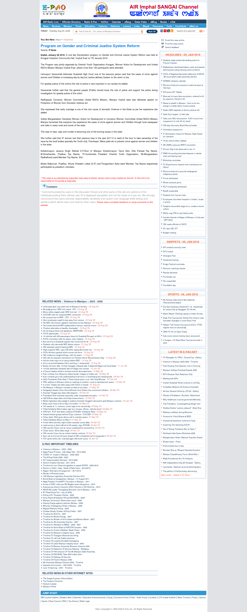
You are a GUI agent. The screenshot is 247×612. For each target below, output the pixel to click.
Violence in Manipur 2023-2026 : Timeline (180, 361)
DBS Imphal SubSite (49, 597)
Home (58, 39)
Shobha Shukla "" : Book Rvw (182, 408)
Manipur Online (49, 586)
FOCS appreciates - (56, 333)
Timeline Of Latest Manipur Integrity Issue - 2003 (63, 543)
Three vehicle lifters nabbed (174, 140)
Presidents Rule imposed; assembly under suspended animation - (75, 395)
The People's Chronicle (53, 581)
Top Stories (73, 601)
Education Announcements (94, 597)
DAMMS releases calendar (174, 80)
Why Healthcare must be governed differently (182, 399)
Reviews (56, 26)
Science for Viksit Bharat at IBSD (177, 416)
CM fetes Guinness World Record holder (180, 125)
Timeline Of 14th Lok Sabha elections (58, 538)
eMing (153, 21)
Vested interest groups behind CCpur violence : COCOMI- (72, 414)
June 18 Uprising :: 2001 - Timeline (57, 567)
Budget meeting (169, 232)
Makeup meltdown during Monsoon (177, 412)
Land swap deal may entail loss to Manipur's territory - (70, 306)
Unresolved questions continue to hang (179, 420)
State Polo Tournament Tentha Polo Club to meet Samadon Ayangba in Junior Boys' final (183, 319)
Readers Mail (65, 597)
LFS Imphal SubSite (167, 597)
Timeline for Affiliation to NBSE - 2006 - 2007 (62, 524)
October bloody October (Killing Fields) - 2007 (62, 511)
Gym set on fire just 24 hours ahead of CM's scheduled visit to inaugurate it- (79, 435)
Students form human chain (174, 195)
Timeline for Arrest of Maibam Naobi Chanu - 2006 (64, 530)
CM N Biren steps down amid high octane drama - (69, 398)
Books (163, 21)
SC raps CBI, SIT (170, 228)
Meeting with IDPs (170, 378)
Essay (110, 597)
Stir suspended (169, 281)
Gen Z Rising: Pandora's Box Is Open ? (179, 429)
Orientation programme (172, 129)
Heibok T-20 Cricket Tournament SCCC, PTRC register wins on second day (182, 326)
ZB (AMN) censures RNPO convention (179, 144)
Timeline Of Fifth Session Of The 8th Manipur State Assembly (69, 551)
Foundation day (169, 285)
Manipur (68, 26)
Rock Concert (55, 601)
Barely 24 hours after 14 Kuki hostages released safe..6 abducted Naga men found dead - (85, 365)
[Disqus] (99, 252)
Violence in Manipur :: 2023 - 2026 (57, 449)
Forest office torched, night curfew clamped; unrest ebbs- (71, 422)
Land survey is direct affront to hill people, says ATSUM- (71, 425)
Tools (169, 26)
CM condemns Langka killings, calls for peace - (68, 355)
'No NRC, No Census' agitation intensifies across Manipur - (72, 322)
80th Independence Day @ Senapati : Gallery (182, 462)
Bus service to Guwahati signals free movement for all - (71, 341)
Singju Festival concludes (174, 264)
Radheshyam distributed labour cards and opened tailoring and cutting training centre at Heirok (183, 68)
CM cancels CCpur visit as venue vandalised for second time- (74, 427)
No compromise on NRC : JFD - (61, 317)
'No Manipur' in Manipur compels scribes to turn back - (71, 387)
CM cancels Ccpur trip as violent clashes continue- (69, 433)
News (46, 26)
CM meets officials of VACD (175, 224)
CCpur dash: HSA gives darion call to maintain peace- (71, 417)
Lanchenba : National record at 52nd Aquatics (182, 466)
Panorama (158, 26)
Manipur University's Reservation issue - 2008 (62, 500)
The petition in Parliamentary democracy (180, 471)
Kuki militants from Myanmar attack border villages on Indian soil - (76, 374)
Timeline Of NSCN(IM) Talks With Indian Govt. (62, 554)
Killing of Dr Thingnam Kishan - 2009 (58, 495)
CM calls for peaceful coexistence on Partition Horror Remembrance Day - (79, 357)
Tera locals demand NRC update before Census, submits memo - (75, 325)
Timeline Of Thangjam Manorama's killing (60, 535)
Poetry (194, 597)
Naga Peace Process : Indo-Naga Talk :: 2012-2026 (64, 451)
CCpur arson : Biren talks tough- (61, 430)
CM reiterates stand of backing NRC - (64, 347)
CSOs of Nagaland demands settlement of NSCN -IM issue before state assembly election (183, 75)
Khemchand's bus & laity (173, 445)
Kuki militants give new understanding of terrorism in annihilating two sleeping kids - (83, 376)
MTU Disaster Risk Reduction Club (177, 374)
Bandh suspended (170, 190)
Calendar (116, 21)
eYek (172, 21)
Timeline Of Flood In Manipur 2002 (57, 559)
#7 (176, 424)
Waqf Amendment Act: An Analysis (178, 458)
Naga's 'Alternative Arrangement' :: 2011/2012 (62, 470)
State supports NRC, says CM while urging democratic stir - (73, 349)
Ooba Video (141, 21)
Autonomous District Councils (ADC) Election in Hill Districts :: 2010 (71, 487)
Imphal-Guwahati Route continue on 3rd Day (181, 382)
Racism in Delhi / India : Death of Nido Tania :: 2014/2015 (66, 468)
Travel (78, 26)
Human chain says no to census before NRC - (67, 360)
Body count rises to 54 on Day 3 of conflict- (66, 403)
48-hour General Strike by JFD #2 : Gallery (181, 391)
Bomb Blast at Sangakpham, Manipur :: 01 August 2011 (66, 478)
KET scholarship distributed (174, 186)
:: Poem (172, 441)
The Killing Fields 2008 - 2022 (55, 457)
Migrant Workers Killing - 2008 (56, 508)
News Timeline (183, 597)
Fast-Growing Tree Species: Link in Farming (181, 365)
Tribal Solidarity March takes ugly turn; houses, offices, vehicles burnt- (77, 409)
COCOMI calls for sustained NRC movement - (67, 314)
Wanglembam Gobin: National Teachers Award (182, 437)
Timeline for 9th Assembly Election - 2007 (60, 522)
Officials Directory (71, 21)
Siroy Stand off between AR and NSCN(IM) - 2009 (64, 497)
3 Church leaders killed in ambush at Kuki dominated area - (73, 371)
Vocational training (170, 260)
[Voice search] (142, 31)
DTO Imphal (168, 251)
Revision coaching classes (174, 268)
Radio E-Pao (90, 21)
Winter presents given (172, 182)
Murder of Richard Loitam (53, 473)
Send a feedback (172, 47)
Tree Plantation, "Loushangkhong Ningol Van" (182, 403)
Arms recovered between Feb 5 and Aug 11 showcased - (71, 363)
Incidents (153, 597)
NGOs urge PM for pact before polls (178, 213)
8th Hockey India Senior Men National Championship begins (179, 301)
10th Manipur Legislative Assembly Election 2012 (64, 476)
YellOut (104, 21)
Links (137, 26)
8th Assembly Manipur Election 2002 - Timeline (63, 562)
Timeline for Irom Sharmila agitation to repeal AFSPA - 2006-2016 (70, 465)
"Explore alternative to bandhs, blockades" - (66, 328)
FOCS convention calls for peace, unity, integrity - (69, 338)
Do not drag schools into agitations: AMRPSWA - (68, 330)
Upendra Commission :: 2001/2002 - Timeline (62, 565)
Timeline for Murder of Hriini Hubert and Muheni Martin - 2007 (69, 519)
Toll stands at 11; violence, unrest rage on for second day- (72, 406)
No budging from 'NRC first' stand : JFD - (65, 309)
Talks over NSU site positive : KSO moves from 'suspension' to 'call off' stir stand (183, 119)
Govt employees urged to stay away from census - (69, 320)
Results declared (170, 272)
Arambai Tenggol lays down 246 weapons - (66, 392)
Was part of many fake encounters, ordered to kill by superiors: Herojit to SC (183, 97)
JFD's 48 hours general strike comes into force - (68, 352)
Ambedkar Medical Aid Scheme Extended (180, 386)
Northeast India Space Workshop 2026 (179, 433)
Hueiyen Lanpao (49, 583)
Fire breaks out (169, 276)
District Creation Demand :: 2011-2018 (59, 462)
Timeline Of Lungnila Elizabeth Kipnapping (61, 540)
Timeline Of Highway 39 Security (57, 557)
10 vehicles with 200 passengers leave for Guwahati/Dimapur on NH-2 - (78, 336)
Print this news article (174, 43)
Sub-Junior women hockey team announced (181, 335)
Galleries (115, 26)
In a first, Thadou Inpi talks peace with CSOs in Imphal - (71, 384)
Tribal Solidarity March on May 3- (62, 419)
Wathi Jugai (85, 601)
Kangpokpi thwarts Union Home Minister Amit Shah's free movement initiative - (81, 390)
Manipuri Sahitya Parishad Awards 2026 (180, 370)
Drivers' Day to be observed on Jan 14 (179, 149)
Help (97, 608)
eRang (128, 21)
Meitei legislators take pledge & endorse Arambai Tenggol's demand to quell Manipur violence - (88, 400)
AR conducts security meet (174, 247)
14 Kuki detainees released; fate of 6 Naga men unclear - (71, 368)
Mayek (146, 26)
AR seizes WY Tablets (172, 92)
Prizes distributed (170, 178)
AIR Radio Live (50, 21)
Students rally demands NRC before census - (67, 344)
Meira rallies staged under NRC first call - (65, 312)
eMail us (193, 26)
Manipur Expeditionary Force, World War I (180, 454)
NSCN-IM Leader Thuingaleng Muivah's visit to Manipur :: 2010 (69, 489)
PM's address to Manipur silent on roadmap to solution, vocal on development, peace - (84, 382)
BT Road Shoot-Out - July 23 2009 (57, 492)
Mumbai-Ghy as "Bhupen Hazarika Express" (181, 450)
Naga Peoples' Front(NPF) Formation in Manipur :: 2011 (66, 481)
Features (102, 26)
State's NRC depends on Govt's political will (181, 110)
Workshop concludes (172, 160)
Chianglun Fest (169, 255)
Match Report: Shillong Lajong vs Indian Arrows (183, 313)
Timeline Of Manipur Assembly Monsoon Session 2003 (66, 546)
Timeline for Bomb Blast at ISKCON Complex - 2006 (65, 527)
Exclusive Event (121, 597)
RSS (65, 601)
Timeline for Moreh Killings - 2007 (57, 516)
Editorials (77, 597)
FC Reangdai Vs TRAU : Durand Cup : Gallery (182, 357)
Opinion (202, 597)
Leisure (127, 26)
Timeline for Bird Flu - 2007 (54, 513)
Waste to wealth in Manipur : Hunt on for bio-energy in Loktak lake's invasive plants (181, 104)
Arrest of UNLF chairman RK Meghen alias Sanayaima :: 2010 (69, 484)
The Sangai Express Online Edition (58, 578)
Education (90, 26)
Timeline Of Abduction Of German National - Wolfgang (66, 548)
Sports (44, 601)
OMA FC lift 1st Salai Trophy (175, 331)
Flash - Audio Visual (138, 597)
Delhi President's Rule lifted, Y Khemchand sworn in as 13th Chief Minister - (80, 379)
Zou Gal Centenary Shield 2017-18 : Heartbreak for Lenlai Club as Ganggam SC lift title (183, 308)
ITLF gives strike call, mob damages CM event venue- (70, 438)
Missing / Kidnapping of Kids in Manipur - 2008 (62, 505)
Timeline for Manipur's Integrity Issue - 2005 (61, 532)
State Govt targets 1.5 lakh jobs (176, 114)
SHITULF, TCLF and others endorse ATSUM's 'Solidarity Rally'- (75, 411)
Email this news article (174, 40)
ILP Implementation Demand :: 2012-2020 (60, 460)
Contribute (180, 26)
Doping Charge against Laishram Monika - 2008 (63, 503)
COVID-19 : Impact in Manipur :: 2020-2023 (61, 454)
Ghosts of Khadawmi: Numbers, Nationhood (181, 395)
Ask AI (152, 31)
